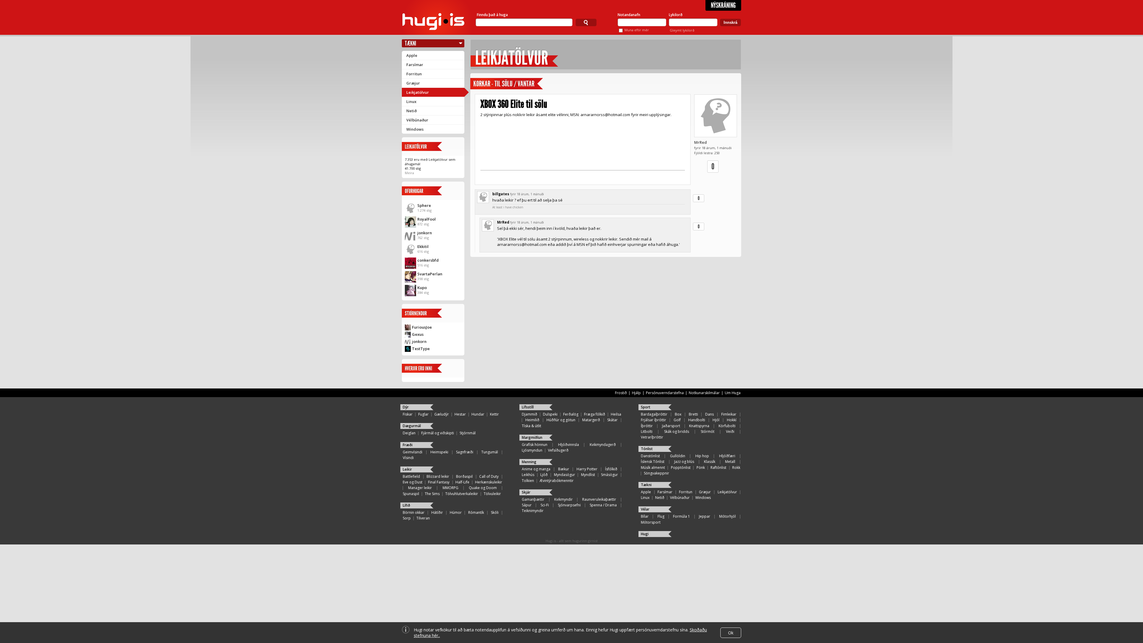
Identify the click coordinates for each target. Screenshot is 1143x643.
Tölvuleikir (492, 493)
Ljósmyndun (532, 450)
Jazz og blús (684, 461)
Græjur (413, 83)
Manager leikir (420, 487)
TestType (421, 348)
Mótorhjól (727, 516)
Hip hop (702, 455)
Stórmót (707, 431)
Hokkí (731, 419)
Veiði (730, 431)
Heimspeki (439, 452)
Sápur (527, 505)
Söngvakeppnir (656, 473)
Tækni (410, 43)
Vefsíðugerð (558, 450)
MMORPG (450, 487)
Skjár (526, 492)
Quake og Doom (483, 487)
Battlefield (411, 476)
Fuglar (423, 414)
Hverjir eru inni (418, 368)
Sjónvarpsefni (569, 505)
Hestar (460, 414)
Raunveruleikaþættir (599, 499)
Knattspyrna (699, 425)
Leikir (407, 469)
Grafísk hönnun (534, 444)
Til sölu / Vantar (514, 83)
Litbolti (646, 431)
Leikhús (528, 474)
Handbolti (696, 419)
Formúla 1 (681, 516)
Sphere (424, 205)
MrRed (700, 142)
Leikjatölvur (417, 92)
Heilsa (616, 414)
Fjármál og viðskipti (437, 433)
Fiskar (408, 414)
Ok (730, 633)
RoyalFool (426, 219)
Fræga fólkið (594, 414)
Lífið (406, 505)
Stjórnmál (468, 433)
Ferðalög (570, 414)
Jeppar (704, 516)
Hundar (477, 414)
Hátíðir (437, 512)
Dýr (406, 407)
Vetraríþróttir (652, 437)
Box (678, 414)
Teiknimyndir (533, 510)
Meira (409, 173)
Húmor (456, 512)
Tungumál (489, 452)
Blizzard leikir (438, 476)
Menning (529, 461)
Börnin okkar (413, 512)
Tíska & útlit (531, 425)
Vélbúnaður (417, 120)
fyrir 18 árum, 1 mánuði (527, 194)
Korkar (481, 83)
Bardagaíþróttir (654, 414)
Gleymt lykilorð (682, 30)
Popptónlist (681, 467)
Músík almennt (653, 467)
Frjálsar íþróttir (653, 419)
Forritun (414, 74)
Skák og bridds (676, 431)
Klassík (709, 461)
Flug (661, 516)
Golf (677, 419)
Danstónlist (650, 455)
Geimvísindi (412, 452)
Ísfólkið (611, 469)
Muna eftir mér (636, 30)
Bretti (693, 414)
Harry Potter (587, 469)
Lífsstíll (528, 407)
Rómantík (476, 512)
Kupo (422, 287)
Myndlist (588, 474)
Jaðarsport (671, 425)
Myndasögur (564, 474)
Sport (645, 407)
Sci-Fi (545, 505)
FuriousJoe (422, 327)
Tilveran (423, 518)
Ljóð (544, 474)
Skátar (612, 419)
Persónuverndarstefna (665, 392)
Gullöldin (677, 455)
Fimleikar (728, 414)
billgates (500, 193)
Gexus (418, 334)
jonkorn (424, 232)
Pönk (701, 467)
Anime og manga (536, 469)
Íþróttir (647, 425)
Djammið (529, 414)
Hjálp (636, 392)
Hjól (716, 419)
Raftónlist (718, 467)
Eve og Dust (412, 482)
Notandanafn (629, 14)
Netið (411, 110)
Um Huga (733, 392)
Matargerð (591, 419)
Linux (411, 101)
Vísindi (408, 457)
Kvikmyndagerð (603, 444)
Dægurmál (412, 425)
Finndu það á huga (492, 14)
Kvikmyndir (563, 499)
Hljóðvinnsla (568, 444)
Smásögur (609, 474)
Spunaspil (411, 493)
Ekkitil (423, 246)
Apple (411, 55)
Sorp (407, 518)
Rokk (736, 467)
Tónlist (647, 448)
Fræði (408, 444)
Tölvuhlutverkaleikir (461, 493)
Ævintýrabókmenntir (557, 480)
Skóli (495, 512)
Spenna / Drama (603, 505)
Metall (730, 461)
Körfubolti (727, 425)
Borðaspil (464, 476)
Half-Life (462, 482)
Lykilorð (676, 14)
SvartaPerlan (429, 274)
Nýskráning (723, 5)
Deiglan (409, 433)
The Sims (432, 493)
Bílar (645, 516)
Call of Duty (489, 476)
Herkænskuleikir (488, 482)
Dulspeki (550, 414)
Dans (709, 414)
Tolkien (528, 480)
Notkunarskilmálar (704, 392)
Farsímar (414, 64)
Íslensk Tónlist (652, 461)
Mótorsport (650, 522)
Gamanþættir (533, 499)
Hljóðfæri (727, 455)
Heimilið (532, 419)
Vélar (645, 509)
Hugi (645, 533)
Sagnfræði (464, 452)
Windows (415, 129)
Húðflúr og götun (560, 419)
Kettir (494, 414)
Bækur (563, 469)
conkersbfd (428, 260)
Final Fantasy (438, 482)
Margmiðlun (532, 437)
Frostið (621, 392)
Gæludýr (441, 414)
